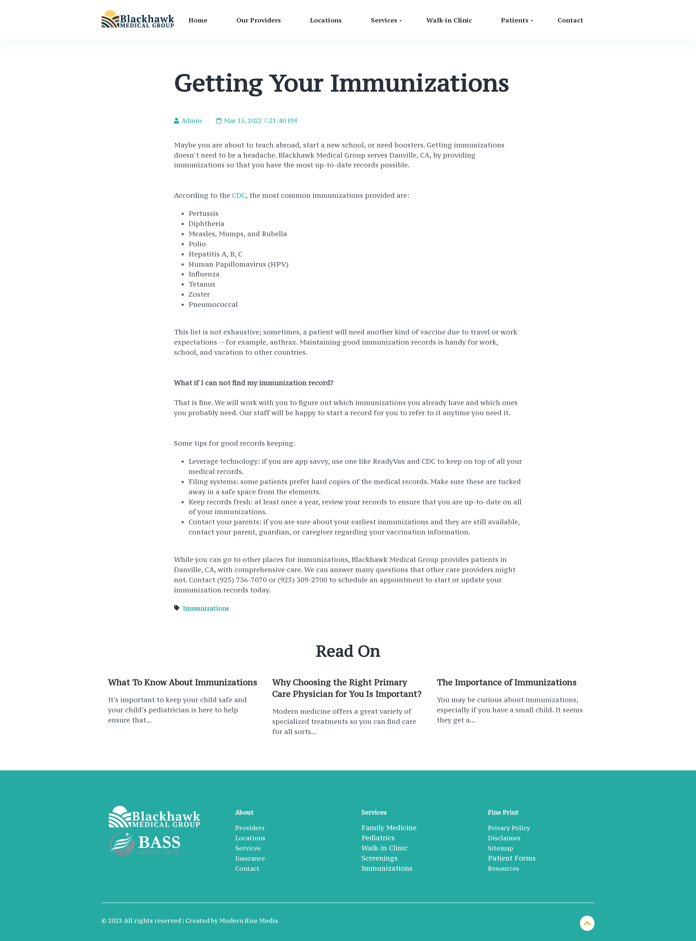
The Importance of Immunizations (507, 682)
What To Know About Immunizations (182, 682)
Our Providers (258, 20)
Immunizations (206, 608)
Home (197, 20)
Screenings (379, 858)
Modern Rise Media (248, 921)
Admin (191, 121)
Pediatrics (378, 837)
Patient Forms (512, 858)
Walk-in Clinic (449, 20)
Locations (326, 20)
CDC (239, 195)
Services (384, 20)
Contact (570, 20)
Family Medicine (389, 827)
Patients (515, 20)
